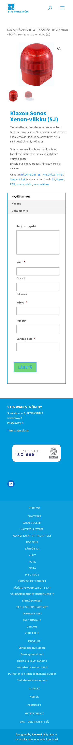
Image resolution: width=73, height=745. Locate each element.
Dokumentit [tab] (20, 210)
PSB (12, 184)
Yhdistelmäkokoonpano (32, 680)
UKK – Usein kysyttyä (34, 721)
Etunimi (21, 278)
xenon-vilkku (41, 184)
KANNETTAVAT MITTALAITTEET (32, 535)
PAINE (32, 561)
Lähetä (25, 367)
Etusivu (11, 29)
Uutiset (34, 688)
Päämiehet (34, 705)
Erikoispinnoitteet (32, 654)
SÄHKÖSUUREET (32, 600)
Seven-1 (37, 734)
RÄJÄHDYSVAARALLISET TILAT (32, 587)
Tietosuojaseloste (18, 430)
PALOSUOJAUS (32, 620)
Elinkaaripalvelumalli (32, 647)
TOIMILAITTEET (32, 613)
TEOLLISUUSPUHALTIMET (32, 607)
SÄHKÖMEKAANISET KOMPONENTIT (32, 594)
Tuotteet (34, 516)
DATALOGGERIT (32, 523)
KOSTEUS (32, 542)
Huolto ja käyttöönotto (32, 661)
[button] (59, 48)
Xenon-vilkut (17, 179)
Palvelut (34, 641)
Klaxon (60, 179)
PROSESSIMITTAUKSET (32, 581)
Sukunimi (22, 294)
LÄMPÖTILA (32, 548)
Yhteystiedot (34, 713)
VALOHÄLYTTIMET (48, 29)
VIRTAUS (32, 626)
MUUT (32, 555)
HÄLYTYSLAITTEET (27, 29)
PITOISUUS (32, 574)
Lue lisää (52, 739)
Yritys (34, 697)
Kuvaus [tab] (16, 203)
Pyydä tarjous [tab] (21, 196)
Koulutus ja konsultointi (32, 667)
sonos (20, 184)
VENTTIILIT (32, 633)
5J (53, 179)
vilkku (28, 184)
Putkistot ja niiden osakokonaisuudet (32, 673)
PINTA (32, 568)
